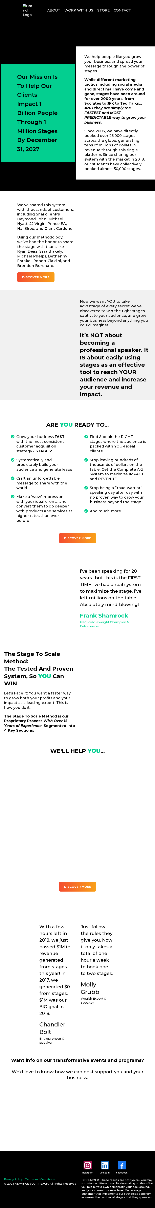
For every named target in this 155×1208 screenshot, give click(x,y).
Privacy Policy (13, 1179)
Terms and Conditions (40, 1179)
